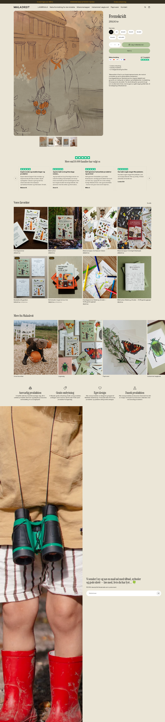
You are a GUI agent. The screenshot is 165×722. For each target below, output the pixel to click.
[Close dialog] (117, 339)
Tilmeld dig (64, 373)
